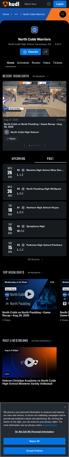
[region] (34, 429)
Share (12, 139)
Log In (59, 4)
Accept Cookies (34, 450)
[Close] (65, 407)
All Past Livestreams (40, 340)
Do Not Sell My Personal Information (34, 431)
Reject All (34, 441)
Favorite (33, 51)
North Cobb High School (25, 132)
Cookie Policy (50, 425)
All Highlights (39, 76)
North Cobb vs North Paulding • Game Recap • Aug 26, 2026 (33, 125)
